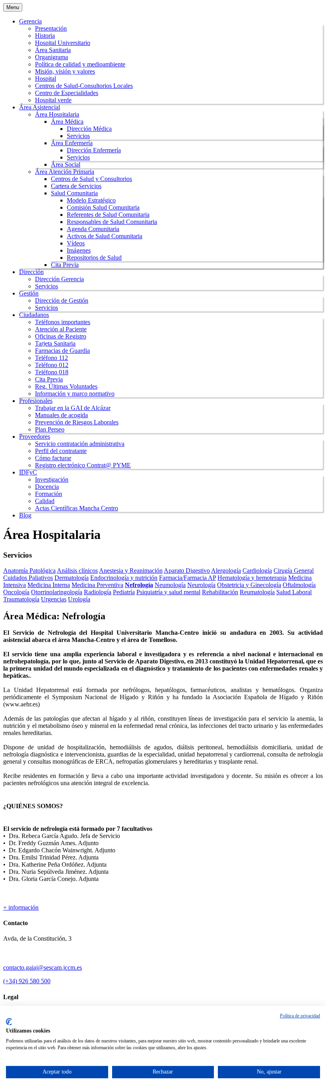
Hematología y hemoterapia (252, 577)
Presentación (51, 28)
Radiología (97, 592)
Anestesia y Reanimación (131, 570)
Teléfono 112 (51, 357)
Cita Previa (65, 264)
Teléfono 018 (51, 372)
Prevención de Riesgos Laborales (76, 422)
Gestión (29, 293)
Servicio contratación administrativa (79, 443)
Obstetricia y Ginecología (249, 584)
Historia (45, 35)
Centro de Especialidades (66, 92)
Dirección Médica (89, 128)
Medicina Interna (48, 584)
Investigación (51, 479)
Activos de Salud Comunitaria (104, 236)
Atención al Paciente (61, 329)
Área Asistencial (39, 107)
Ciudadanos (34, 314)
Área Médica (67, 121)
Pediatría (124, 592)
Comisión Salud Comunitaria (103, 207)
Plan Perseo (49, 429)
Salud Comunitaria (74, 193)
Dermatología (71, 577)
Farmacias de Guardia (62, 350)
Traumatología (21, 599)
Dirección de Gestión (61, 300)
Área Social (65, 164)
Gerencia (30, 21)
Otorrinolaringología (56, 592)
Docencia (47, 486)
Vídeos (76, 243)
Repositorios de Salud (94, 257)
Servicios (78, 135)
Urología (79, 599)
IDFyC (28, 472)
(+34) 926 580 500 (26, 981)
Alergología (226, 570)
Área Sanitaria (53, 50)
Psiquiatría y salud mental (168, 592)
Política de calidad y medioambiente (80, 64)
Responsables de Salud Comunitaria (112, 221)
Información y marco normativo (74, 393)
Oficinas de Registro (60, 336)
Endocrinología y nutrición (123, 577)
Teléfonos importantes (62, 322)
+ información (21, 907)
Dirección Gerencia (59, 279)
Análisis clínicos (77, 570)
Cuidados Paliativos (28, 577)
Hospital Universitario (62, 42)
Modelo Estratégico (91, 200)
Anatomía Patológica (29, 570)
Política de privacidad (300, 1016)
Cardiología (257, 570)
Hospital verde (53, 100)
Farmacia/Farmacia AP (187, 577)
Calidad (44, 501)
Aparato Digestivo (187, 570)
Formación (48, 493)
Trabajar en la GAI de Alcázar (73, 407)
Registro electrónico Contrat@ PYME (83, 465)
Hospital (45, 78)
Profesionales (35, 400)
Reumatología (257, 592)
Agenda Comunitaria (93, 229)
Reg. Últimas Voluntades (66, 386)
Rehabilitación (220, 592)
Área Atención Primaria (64, 171)
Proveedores (34, 436)
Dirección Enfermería (94, 150)
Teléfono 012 (51, 365)
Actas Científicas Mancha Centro (76, 508)
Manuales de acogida (61, 415)
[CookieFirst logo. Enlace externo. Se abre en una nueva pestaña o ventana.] (9, 1021)
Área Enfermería (72, 143)
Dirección (31, 271)
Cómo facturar (53, 458)
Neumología (170, 584)
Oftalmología (299, 584)
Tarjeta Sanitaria (55, 343)
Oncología (16, 592)
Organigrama (51, 57)
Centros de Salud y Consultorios (91, 178)
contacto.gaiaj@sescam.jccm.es (42, 967)
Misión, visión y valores (65, 71)
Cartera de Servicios (76, 186)
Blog (25, 515)
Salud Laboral (294, 592)
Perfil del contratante (61, 450)
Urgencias (53, 599)
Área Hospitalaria (57, 114)
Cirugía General (294, 570)
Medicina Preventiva (97, 584)
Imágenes (79, 250)
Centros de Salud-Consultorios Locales (84, 85)
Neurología (201, 584)
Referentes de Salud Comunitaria (108, 214)
